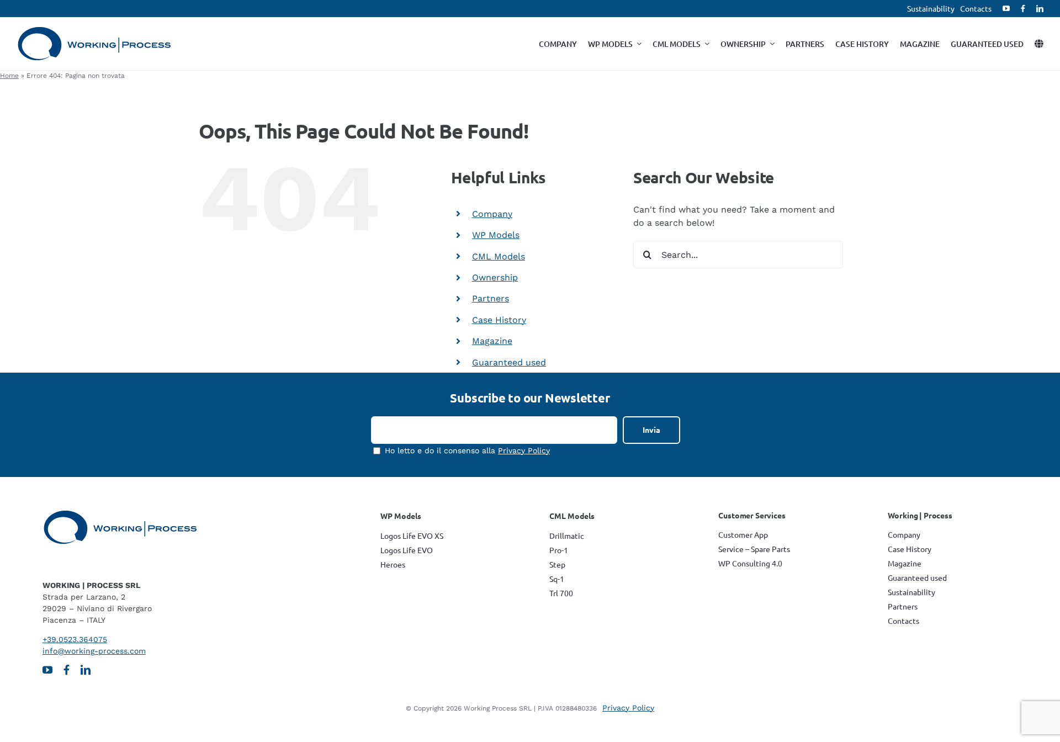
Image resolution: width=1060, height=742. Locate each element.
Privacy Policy (524, 450)
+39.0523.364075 (75, 639)
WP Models (496, 235)
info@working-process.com (94, 650)
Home (9, 76)
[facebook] (1023, 8)
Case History (499, 320)
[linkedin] (1039, 8)
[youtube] (1006, 8)
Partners (490, 298)
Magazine (492, 341)
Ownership (495, 277)
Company (492, 214)
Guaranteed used (509, 362)
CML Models (498, 256)
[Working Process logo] (94, 30)
